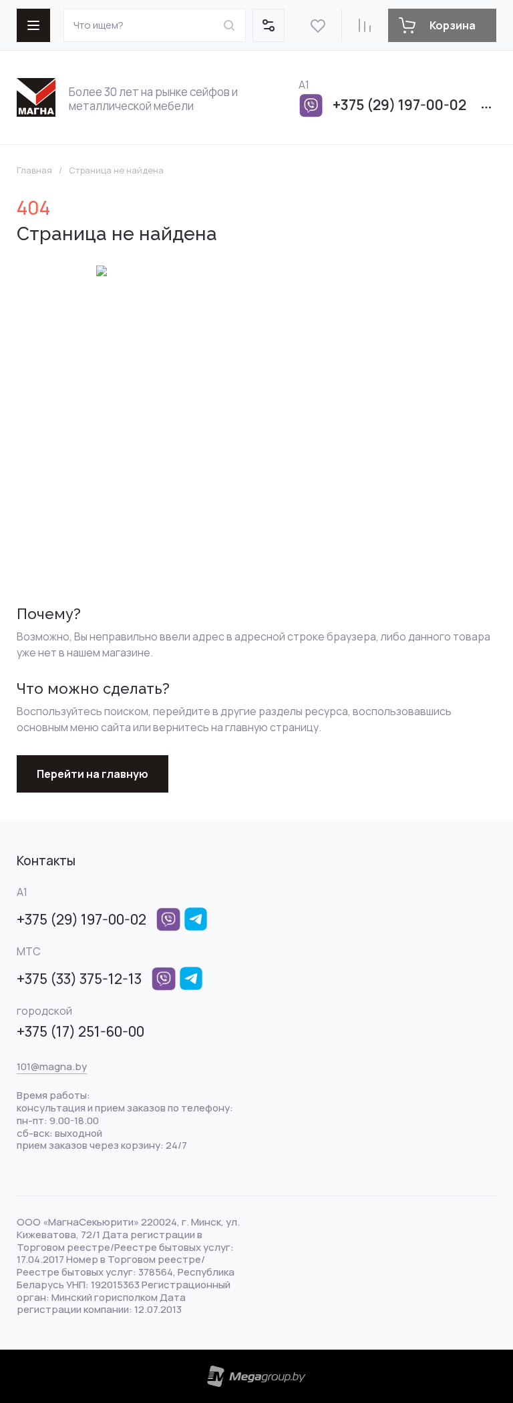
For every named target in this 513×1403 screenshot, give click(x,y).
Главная (34, 170)
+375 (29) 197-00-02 (399, 104)
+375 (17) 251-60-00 (80, 1031)
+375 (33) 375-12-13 (79, 978)
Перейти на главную (92, 774)
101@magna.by (52, 1066)
